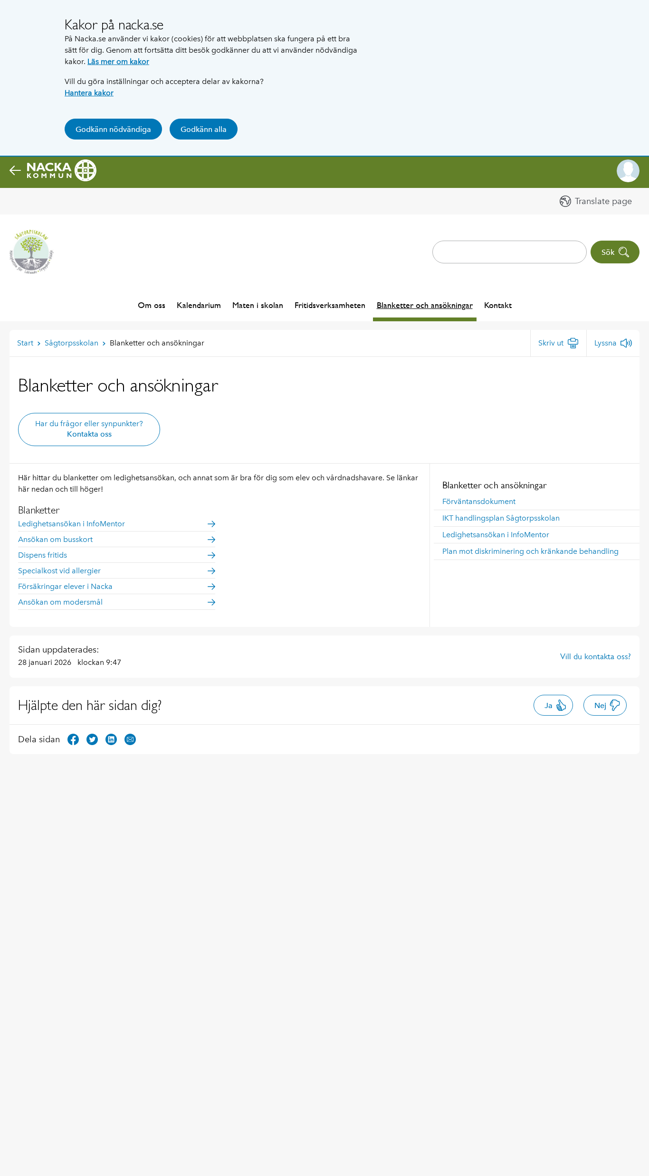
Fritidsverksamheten (330, 305)
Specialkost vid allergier (59, 570)
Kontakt (498, 305)
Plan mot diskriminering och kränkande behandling (530, 551)
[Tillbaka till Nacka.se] (53, 170)
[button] (628, 170)
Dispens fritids (42, 555)
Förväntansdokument (478, 501)
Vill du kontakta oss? (595, 656)
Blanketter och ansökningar (425, 305)
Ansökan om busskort (55, 539)
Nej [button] (600, 705)
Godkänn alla (204, 129)
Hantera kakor (89, 92)
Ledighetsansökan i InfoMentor (495, 534)
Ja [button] (548, 705)
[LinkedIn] (111, 738)
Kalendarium (199, 305)
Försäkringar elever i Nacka (65, 586)
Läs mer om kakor (118, 61)
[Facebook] (73, 738)
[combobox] (509, 252)
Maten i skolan (257, 305)
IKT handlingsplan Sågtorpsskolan (501, 518)
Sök (607, 252)
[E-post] (130, 738)
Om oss (151, 305)
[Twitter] (92, 738)
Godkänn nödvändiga (113, 129)
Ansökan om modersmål (60, 602)
